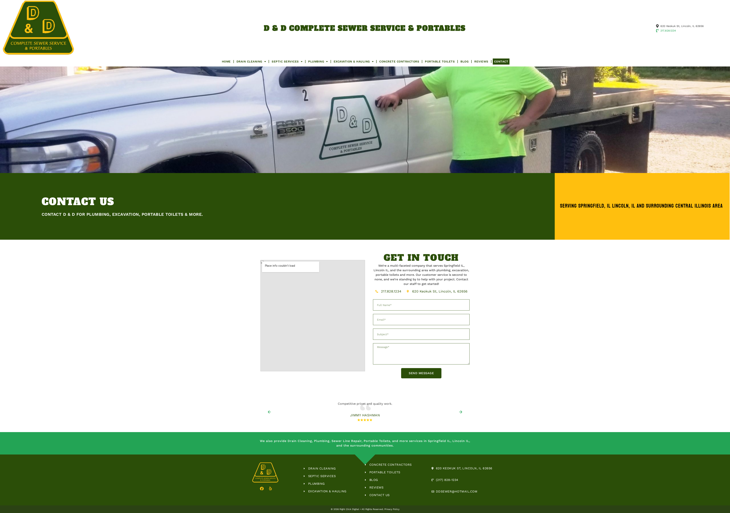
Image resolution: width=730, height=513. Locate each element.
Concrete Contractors (399, 61)
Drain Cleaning (249, 61)
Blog (464, 61)
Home (226, 61)
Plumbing (316, 61)
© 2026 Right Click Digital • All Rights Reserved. (357, 509)
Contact (501, 61)
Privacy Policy (391, 509)
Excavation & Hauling (352, 61)
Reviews (481, 61)
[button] (269, 412)
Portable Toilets (440, 61)
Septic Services (285, 61)
